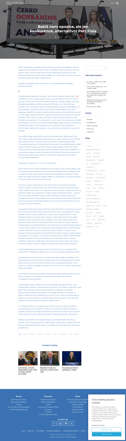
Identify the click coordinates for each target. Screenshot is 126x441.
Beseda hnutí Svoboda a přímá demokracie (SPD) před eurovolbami (97, 101)
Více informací (97, 420)
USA (95, 216)
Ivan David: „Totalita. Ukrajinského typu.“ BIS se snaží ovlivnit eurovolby (27, 371)
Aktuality (90, 119)
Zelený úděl (98, 223)
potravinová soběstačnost (93, 198)
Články (83, 431)
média (70, 334)
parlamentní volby (91, 195)
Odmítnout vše (106, 429)
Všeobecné (90, 132)
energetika (101, 160)
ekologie (88, 156)
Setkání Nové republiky (92, 209)
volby (87, 219)
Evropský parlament (91, 170)
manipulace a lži (63, 334)
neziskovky (101, 188)
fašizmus (102, 170)
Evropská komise (95, 163)
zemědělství (89, 226)
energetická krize (90, 160)
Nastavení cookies (98, 425)
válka (93, 219)
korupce (55, 334)
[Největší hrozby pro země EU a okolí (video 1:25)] (49, 358)
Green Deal (48, 334)
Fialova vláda (89, 174)
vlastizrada (101, 216)
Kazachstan (89, 177)
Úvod (23, 431)
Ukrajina (88, 216)
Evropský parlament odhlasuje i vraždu (70, 369)
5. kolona (88, 146)
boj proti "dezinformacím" (93, 149)
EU (87, 163)
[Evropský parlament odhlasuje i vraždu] (71, 358)
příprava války (90, 205)
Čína (97, 226)
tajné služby (89, 212)
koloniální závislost (100, 177)
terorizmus (98, 212)
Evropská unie (40, 334)
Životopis (31, 431)
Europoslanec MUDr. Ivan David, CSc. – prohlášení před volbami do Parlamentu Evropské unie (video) (97, 94)
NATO (94, 188)
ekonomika (96, 156)
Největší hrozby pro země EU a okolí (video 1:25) (49, 370)
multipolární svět (98, 184)
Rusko (98, 205)
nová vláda (89, 191)
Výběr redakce (101, 219)
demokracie (32, 334)
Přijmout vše (106, 434)
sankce (104, 205)
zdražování (76, 334)
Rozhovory (90, 129)
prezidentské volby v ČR (92, 202)
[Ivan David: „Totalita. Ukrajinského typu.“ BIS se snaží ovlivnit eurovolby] (28, 358)
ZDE (76, 96)
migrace (88, 184)
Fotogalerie (40, 431)
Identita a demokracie (70, 431)
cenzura (25, 334)
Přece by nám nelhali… (94, 106)
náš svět (97, 191)
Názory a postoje (92, 126)
